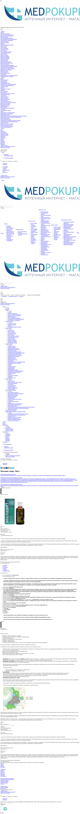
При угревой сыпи (50, 485)
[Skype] (11, 468)
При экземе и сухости (36, 485)
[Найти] (1, 30)
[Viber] (8, 468)
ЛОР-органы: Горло (20, 479)
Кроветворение (14, 482)
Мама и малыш (11, 381)
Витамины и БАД (19, 481)
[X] (6, 468)
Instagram (5, 164)
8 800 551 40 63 (4, 145)
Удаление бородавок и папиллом (70, 485)
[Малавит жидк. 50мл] (14, 525)
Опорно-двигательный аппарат (31, 479)
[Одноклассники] (3, 468)
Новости (2, 770)
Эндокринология (32, 478)
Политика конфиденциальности (7, 779)
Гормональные (13, 485)
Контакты (2, 772)
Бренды (2, 765)
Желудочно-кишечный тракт (10, 479)
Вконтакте (5, 163)
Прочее (68, 481)
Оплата (4, 568)
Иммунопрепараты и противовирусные (53, 481)
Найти (2, 804)
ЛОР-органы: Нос (27, 481)
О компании (3, 769)
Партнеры (2, 773)
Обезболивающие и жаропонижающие (46, 479)
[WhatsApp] (10, 468)
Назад (8, 307)
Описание (5, 565)
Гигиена (10, 312)
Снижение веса (8, 482)
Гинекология (42, 481)
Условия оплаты (3, 786)
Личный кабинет (4, 782)
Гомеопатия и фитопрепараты (22, 478)
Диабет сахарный (64, 478)
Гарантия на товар (4, 780)
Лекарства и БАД (11, 346)
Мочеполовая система (35, 481)
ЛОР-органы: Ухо (57, 478)
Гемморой (51, 478)
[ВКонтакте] (1, 468)
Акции (1, 764)
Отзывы (4, 566)
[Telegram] (13, 468)
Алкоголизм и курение (44, 478)
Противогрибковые (20, 485)
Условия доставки (4, 787)
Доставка (5, 569)
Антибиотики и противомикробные (8, 478)
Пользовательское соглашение (6, 778)
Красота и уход (11, 330)
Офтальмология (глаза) (23, 482)
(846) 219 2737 (5, 147)
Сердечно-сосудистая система (61, 479)
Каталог (7, 308)
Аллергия (64, 481)
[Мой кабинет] (1, 290)
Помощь (2, 783)
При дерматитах (27, 485)
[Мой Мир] (5, 468)
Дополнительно (6, 570)
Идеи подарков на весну (40, 475)
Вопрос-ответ (3, 788)
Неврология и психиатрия (9, 481)
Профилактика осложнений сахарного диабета (18, 413)
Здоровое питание (12, 323)
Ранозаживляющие (58, 485)
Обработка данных (4, 781)
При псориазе (43, 485)
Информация (3, 776)
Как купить (8, 427)
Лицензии (2, 774)
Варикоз (38, 478)
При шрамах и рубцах (5, 485)
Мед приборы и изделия (13, 392)
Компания (8, 434)
